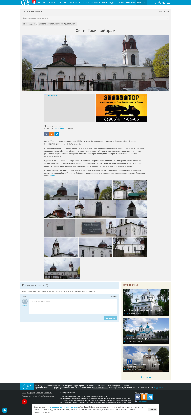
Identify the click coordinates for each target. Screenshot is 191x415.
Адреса (86, 3)
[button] (29, 24)
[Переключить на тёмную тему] (155, 2)
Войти (24, 305)
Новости (52, 3)
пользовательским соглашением (63, 407)
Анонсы (62, 3)
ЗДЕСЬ (52, 176)
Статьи (120, 3)
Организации (74, 3)
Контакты (48, 393)
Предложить (164, 12)
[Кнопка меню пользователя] (163, 2)
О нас (24, 393)
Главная (42, 3)
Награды (31, 393)
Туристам (141, 3)
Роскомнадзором (100, 388)
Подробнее (158, 388)
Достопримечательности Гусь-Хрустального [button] (57, 24)
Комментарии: (61, 129)
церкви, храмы (52, 126)
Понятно (152, 409)
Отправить (110, 318)
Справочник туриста (32, 11)
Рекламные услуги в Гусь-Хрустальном (38, 396)
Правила (114, 296)
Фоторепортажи (99, 3)
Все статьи (146, 377)
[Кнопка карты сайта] (168, 2)
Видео (112, 3)
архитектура (63, 126)
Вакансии (130, 3)
